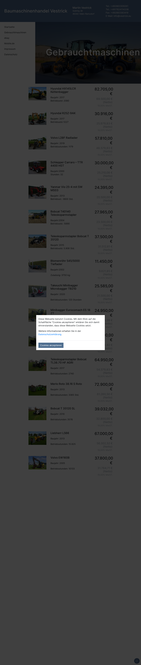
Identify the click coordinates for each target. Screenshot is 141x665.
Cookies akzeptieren (51, 345)
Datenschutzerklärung (49, 334)
